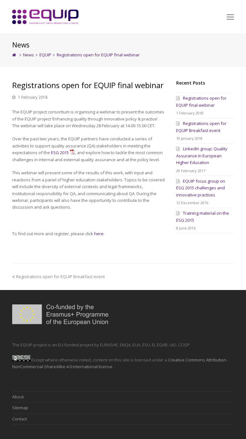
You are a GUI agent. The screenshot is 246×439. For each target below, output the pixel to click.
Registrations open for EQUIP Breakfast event (60, 276)
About (18, 397)
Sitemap (20, 407)
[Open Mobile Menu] (230, 16)
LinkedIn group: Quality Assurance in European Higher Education (201, 155)
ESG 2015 (60, 152)
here (98, 233)
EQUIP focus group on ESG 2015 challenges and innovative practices (200, 188)
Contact (19, 419)
